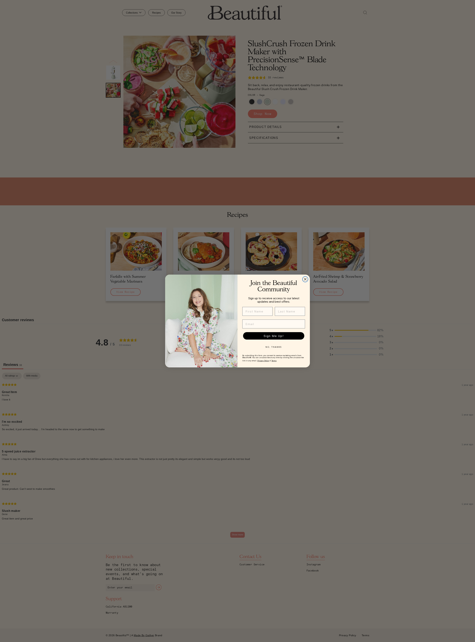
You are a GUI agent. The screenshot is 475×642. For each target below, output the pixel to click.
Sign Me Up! (273, 336)
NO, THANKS (274, 347)
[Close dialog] (305, 279)
